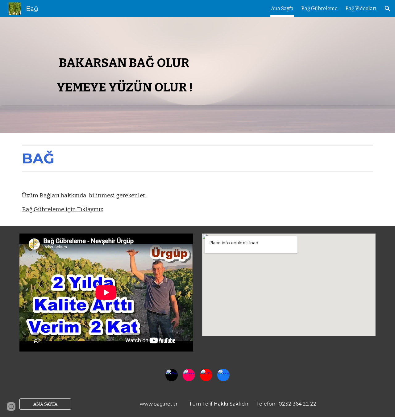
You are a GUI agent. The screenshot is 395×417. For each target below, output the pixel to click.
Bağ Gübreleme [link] (319, 8)
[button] (387, 8)
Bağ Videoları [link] (361, 8)
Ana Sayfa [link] (282, 8)
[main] (197, 75)
